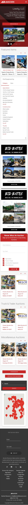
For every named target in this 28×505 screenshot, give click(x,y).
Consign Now (14, 374)
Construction (6, 109)
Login (20, 489)
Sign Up (13, 269)
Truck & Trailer (6, 261)
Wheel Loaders (6, 111)
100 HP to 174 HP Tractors (8, 94)
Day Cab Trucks (6, 132)
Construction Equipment (6, 263)
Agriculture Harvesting (7, 104)
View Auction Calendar (14, 378)
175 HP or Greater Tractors (8, 92)
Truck (8, 479)
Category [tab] (5, 86)
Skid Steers (5, 115)
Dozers (4, 117)
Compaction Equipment (8, 119)
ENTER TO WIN (14, 187)
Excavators (5, 113)
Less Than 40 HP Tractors (8, 98)
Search (14, 391)
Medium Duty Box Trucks (8, 134)
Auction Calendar (20, 473)
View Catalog (14, 26)
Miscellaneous (6, 265)
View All (4, 106)
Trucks (5, 128)
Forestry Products (6, 121)
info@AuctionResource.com (19, 498)
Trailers (8, 481)
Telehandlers (5, 123)
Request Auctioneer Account (21, 481)
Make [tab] (11, 86)
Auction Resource (6, 498)
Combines (5, 100)
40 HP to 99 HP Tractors (8, 96)
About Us (20, 475)
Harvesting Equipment (7, 102)
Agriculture (6, 259)
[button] (8, 46)
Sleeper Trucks (6, 130)
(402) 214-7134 (14, 500)
